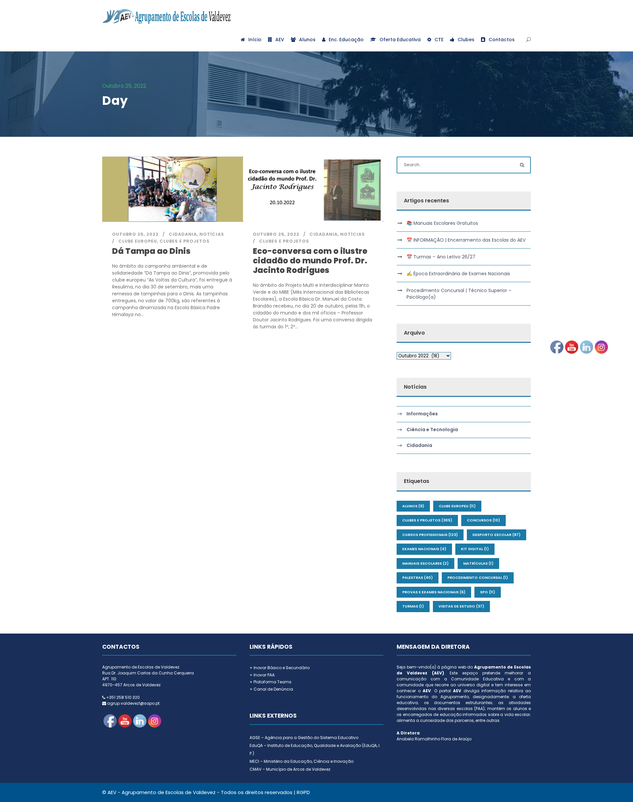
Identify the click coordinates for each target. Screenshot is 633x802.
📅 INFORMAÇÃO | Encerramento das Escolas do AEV (466, 240)
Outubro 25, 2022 (135, 234)
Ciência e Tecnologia (432, 430)
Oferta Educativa (400, 39)
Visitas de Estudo (461, 606)
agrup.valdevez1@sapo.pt (133, 703)
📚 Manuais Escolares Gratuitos (442, 223)
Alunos (307, 39)
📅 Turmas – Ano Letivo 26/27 (441, 256)
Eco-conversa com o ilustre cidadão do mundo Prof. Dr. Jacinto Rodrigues (310, 261)
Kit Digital (475, 548)
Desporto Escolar (496, 534)
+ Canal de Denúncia (271, 689)
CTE (439, 39)
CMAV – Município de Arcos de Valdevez (290, 769)
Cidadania (183, 234)
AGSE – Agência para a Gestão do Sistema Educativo (304, 737)
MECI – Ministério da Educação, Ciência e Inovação (301, 761)
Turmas (413, 606)
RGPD (303, 792)
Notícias (211, 234)
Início (254, 39)
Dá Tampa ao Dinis (151, 251)
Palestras (417, 577)
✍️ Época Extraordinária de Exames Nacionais (458, 273)
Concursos (483, 520)
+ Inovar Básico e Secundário (280, 667)
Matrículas (478, 563)
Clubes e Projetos (185, 241)
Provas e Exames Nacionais (434, 592)
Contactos (502, 39)
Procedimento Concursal (477, 577)
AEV (279, 39)
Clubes (466, 39)
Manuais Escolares (425, 563)
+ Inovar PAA (262, 675)
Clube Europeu (137, 241)
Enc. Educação (346, 39)
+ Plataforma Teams (270, 682)
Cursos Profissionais (430, 534)
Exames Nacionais (424, 548)
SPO (487, 592)
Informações (422, 414)
